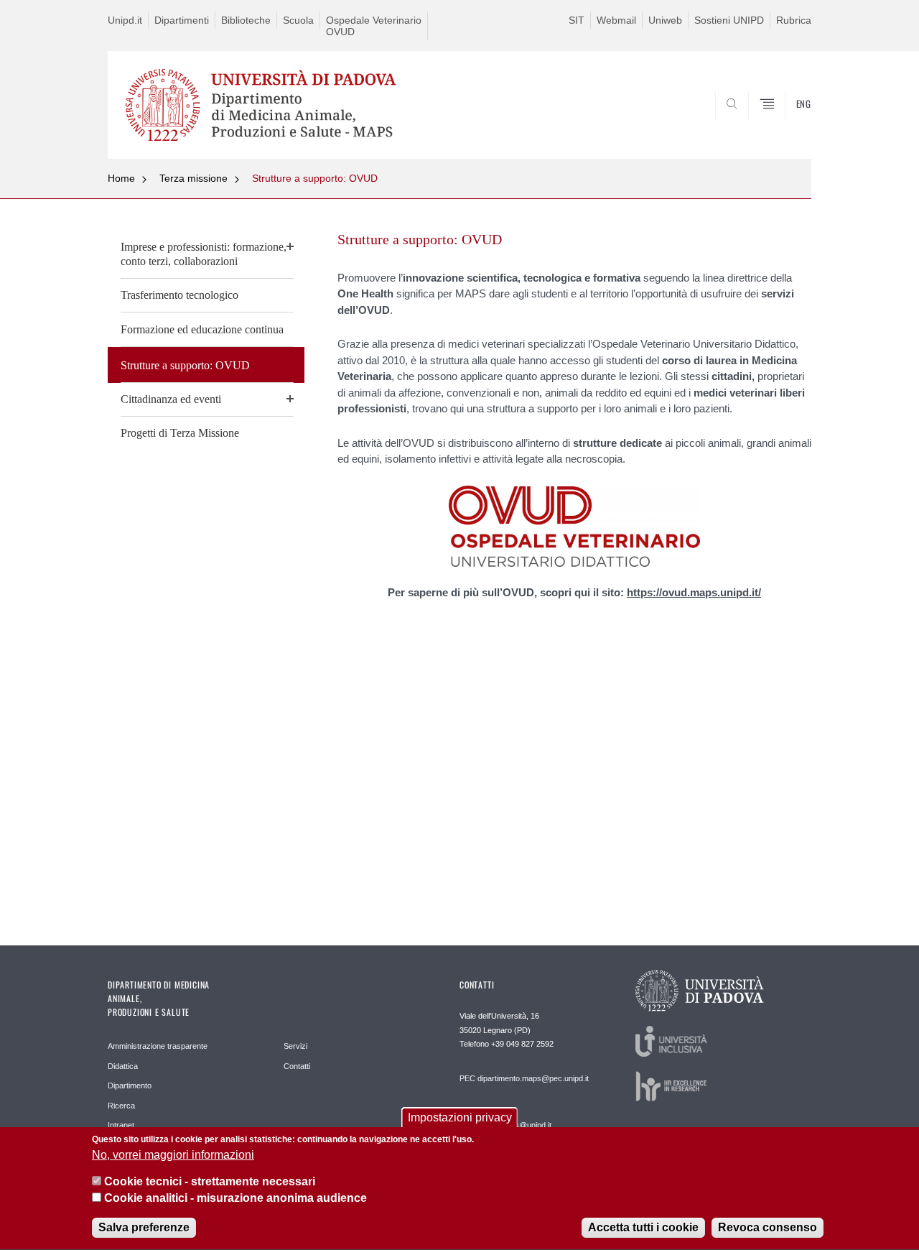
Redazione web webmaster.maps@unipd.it (505, 1120)
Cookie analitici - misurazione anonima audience (235, 1199)
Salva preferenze (144, 1228)
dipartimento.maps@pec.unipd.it (533, 1078)
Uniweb (665, 20)
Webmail (616, 20)
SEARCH (786, 124)
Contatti (297, 1066)
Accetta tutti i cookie (643, 1228)
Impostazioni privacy (460, 1117)
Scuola (298, 20)
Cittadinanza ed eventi (171, 399)
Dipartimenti (181, 20)
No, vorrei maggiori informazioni (173, 1155)
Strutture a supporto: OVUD (315, 178)
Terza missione (193, 178)
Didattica (123, 1066)
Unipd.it (125, 20)
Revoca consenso (767, 1228)
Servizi (295, 1046)
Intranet (121, 1125)
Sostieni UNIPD (729, 20)
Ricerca (121, 1105)
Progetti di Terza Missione (180, 433)
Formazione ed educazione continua (202, 329)
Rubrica (793, 20)
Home (121, 178)
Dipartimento (129, 1085)
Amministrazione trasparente (157, 1046)
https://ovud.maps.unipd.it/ (694, 592)
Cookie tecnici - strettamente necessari (209, 1182)
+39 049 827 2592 (522, 1044)
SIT (576, 20)
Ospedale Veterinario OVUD (373, 25)
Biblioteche (246, 20)
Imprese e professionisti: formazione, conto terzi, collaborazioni (203, 254)
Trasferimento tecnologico (179, 295)
